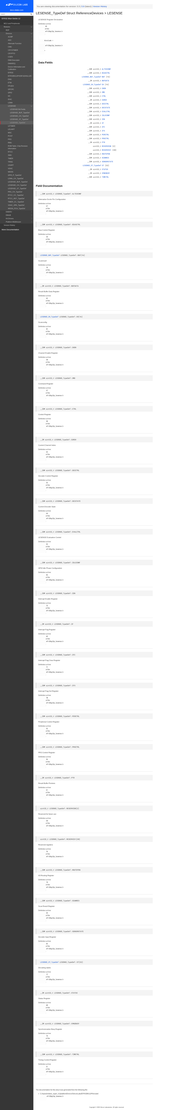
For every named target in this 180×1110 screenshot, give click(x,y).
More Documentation (10, 230)
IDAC (10, 99)
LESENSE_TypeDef (17, 123)
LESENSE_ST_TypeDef (19, 119)
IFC (103, 127)
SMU (10, 155)
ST (103, 165)
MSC (10, 133)
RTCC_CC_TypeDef (15, 195)
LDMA (10, 103)
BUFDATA (105, 80)
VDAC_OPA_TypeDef (16, 205)
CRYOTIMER (13, 50)
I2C (9, 96)
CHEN (104, 88)
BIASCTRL (106, 73)
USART (11, 165)
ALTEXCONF (106, 69)
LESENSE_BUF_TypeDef (19, 113)
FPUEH (11, 86)
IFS (103, 131)
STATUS (105, 169)
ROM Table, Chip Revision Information (18, 147)
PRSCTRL (105, 138)
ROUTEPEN (106, 154)
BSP (7, 30)
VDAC (10, 168)
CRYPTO (11, 53)
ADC (10, 40)
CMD (103, 92)
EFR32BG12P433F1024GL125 (19, 76)
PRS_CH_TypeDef (15, 192)
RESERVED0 (107, 146)
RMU (10, 143)
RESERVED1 (107, 150)
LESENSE (12, 106)
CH (103, 84)
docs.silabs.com (16, 10)
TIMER (10, 158)
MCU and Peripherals (12, 23)
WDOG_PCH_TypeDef (16, 208)
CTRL (104, 96)
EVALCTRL (106, 111)
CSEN (10, 57)
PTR (103, 142)
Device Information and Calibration (16, 68)
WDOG (10, 172)
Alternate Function (14, 43)
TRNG (10, 162)
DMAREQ (11, 63)
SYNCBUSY (106, 173)
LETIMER (11, 126)
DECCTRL (105, 104)
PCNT (10, 136)
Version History (9, 225)
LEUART (11, 129)
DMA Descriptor (14, 60)
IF (103, 123)
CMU (10, 47)
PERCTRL (105, 134)
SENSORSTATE (107, 161)
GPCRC (11, 89)
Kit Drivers (10, 218)
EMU (10, 79)
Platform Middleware (13, 222)
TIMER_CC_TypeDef (16, 202)
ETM (9, 83)
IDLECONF (106, 115)
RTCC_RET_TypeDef (16, 198)
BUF (104, 77)
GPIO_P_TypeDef (14, 175)
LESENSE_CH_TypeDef (19, 116)
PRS (9, 139)
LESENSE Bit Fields (17, 109)
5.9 (83, 6)
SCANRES (105, 158)
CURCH (104, 100)
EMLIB (8, 215)
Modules (7, 27)
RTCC (10, 152)
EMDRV (9, 212)
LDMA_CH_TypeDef (15, 178)
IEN (103, 119)
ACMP (10, 37)
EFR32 (10, 73)
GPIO (10, 93)
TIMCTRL (105, 177)
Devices (9, 33)
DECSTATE (106, 107)
